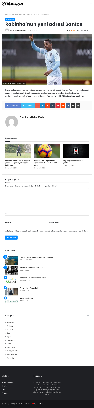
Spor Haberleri (20, 14)
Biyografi (10, 329)
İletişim (4, 386)
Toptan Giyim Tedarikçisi (29, 288)
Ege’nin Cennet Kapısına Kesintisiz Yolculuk (37, 257)
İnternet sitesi (54, 222)
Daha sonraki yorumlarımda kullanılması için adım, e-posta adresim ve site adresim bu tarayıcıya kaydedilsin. (47, 231)
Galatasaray (11, 347)
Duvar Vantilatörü (26, 298)
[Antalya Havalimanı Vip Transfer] (11, 270)
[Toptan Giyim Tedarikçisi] (11, 291)
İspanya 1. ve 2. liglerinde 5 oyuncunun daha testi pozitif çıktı (45, 163)
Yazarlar (5, 393)
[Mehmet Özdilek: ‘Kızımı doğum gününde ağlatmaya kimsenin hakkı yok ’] (18, 151)
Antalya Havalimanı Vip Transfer (32, 267)
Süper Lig (10, 358)
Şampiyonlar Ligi (13, 351)
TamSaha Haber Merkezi (17, 30)
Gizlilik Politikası (7, 382)
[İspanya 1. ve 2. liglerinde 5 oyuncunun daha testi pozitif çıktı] (47, 151)
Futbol (9, 344)
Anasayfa (10, 14)
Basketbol (10, 322)
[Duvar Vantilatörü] (11, 301)
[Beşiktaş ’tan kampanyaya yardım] (76, 151)
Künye (4, 389)
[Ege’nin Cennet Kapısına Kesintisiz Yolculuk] (11, 260)
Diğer (9, 336)
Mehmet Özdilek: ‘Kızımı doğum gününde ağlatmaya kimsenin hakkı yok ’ (17, 163)
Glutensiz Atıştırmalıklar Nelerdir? (33, 278)
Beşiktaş (10, 326)
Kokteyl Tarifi (38, 404)
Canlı (8, 333)
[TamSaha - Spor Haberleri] (13, 4)
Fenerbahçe (11, 340)
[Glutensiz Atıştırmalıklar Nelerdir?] (11, 281)
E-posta (8, 222)
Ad (6, 214)
